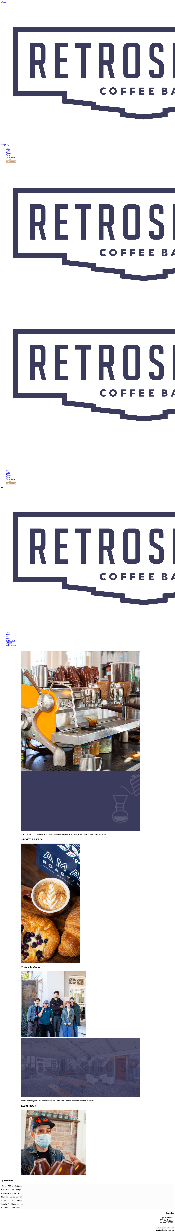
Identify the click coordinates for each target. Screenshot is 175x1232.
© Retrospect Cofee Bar (165, 1228)
